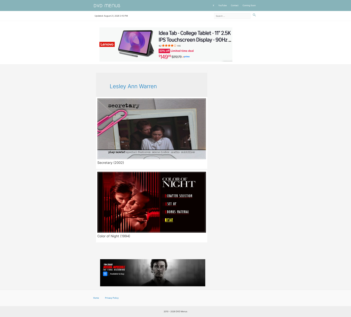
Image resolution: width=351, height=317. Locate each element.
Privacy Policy (112, 298)
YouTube (222, 5)
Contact (234, 5)
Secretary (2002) (110, 163)
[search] (232, 16)
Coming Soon (249, 5)
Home (96, 298)
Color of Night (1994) (113, 236)
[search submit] (253, 15)
